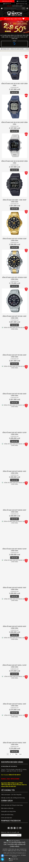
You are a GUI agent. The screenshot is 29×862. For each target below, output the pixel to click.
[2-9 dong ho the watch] (14, 26)
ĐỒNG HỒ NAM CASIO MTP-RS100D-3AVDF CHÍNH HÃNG (14, 394)
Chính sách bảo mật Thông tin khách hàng (12, 805)
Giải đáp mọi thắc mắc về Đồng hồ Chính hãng (13, 798)
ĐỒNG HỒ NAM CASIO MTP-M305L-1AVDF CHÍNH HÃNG (14, 705)
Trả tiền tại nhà (8, 3)
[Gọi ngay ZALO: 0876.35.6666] (2, 859)
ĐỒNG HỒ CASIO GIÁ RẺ (17, 49)
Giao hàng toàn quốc (22, 1)
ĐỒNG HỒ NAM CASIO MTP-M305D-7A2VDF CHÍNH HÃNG (14, 550)
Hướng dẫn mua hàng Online (8, 811)
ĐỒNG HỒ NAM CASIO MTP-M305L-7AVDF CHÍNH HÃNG (14, 743)
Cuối (20, 754)
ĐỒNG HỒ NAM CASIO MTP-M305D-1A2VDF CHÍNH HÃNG (14, 433)
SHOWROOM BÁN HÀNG (12, 762)
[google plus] (14, 828)
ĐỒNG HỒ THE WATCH (14, 774)
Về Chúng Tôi (8, 790)
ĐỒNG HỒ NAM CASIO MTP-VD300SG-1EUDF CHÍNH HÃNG (14, 278)
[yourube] (20, 828)
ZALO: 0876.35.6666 (17, 6)
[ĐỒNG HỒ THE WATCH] (1, 8)
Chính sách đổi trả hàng (7, 814)
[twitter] (11, 828)
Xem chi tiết (14, 92)
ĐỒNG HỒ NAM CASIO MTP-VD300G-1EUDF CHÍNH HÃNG (14, 239)
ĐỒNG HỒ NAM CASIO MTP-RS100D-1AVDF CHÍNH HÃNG (14, 317)
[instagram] (17, 828)
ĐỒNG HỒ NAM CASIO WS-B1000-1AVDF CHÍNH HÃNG (14, 84)
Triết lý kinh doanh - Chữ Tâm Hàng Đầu (11, 794)
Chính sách (7, 800)
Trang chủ (5, 49)
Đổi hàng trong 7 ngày (22, 3)
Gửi (18, 835)
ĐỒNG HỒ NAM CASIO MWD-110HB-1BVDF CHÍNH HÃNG (14, 201)
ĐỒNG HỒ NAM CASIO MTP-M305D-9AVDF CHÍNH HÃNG (14, 627)
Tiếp (16, 754)
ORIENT (14, 41)
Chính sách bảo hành (6, 817)
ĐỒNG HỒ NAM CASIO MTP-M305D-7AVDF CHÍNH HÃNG (14, 588)
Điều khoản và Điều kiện (7, 808)
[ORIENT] (14, 44)
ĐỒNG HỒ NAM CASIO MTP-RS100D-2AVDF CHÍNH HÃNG (14, 356)
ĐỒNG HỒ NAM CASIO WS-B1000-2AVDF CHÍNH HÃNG (14, 123)
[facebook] (8, 828)
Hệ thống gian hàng (7, 1)
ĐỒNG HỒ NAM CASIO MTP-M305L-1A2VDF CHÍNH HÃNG (14, 666)
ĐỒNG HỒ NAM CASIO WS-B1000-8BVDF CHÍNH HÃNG (14, 162)
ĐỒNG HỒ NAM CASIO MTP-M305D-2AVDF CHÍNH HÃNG (14, 511)
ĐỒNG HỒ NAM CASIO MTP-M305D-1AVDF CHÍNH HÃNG (14, 472)
